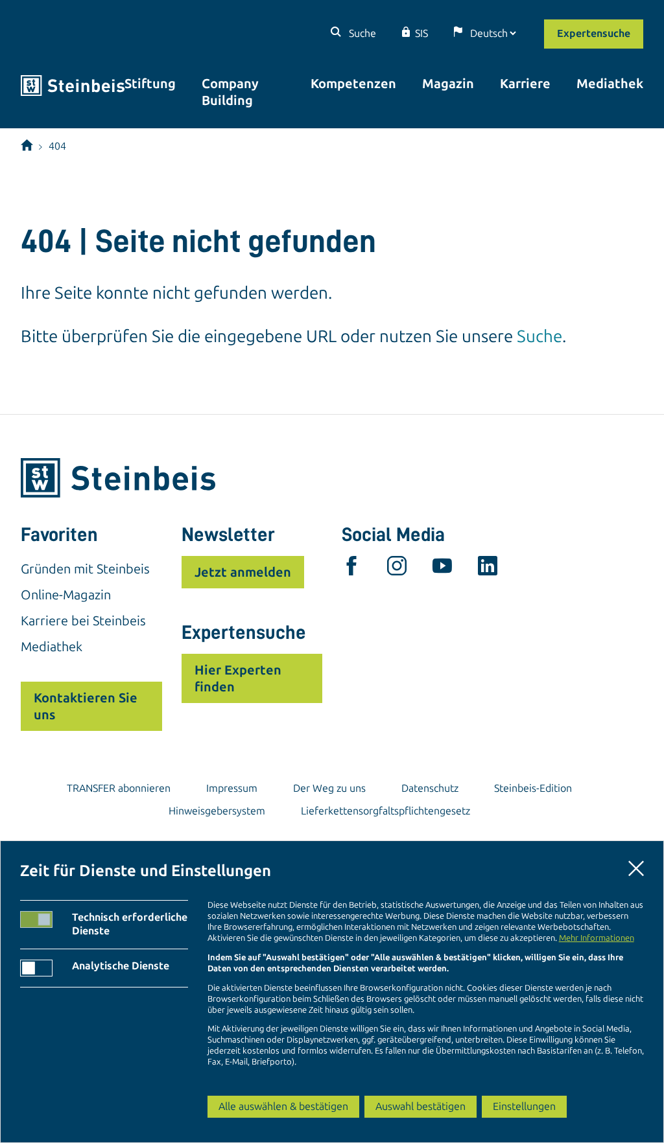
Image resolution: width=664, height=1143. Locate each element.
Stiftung (150, 83)
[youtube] (442, 569)
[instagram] (397, 569)
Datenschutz (429, 788)
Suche (361, 33)
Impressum (231, 788)
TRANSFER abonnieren (119, 788)
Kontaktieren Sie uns (85, 706)
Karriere (525, 83)
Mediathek (609, 83)
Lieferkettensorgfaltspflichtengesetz (385, 811)
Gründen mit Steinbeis (85, 569)
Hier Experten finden (238, 678)
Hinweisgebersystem (217, 811)
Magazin (448, 83)
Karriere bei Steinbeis (83, 621)
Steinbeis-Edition (533, 788)
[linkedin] (487, 569)
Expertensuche (593, 33)
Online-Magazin (66, 595)
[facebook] (351, 569)
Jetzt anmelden (243, 572)
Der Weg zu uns (329, 788)
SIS (421, 33)
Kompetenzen (353, 83)
